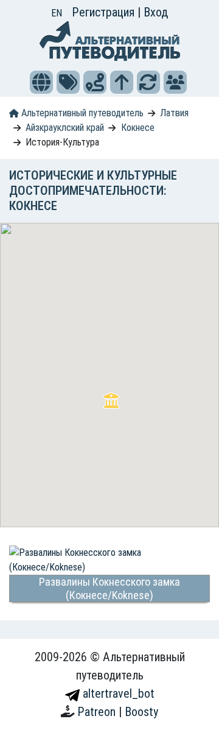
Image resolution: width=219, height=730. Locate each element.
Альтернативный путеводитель (81, 113)
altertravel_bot (117, 693)
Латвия (174, 113)
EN (56, 13)
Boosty (141, 711)
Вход (156, 12)
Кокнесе (138, 127)
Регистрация (104, 12)
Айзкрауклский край (65, 127)
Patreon (98, 711)
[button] (41, 82)
